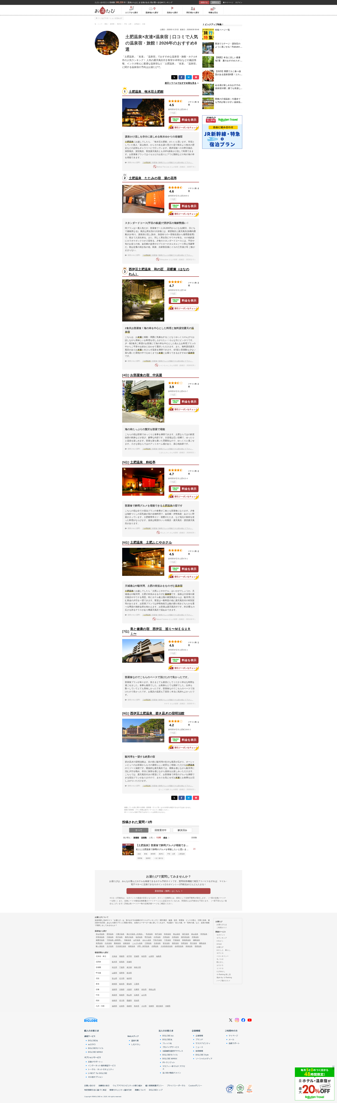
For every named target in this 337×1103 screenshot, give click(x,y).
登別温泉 (110, 934)
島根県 (121, 995)
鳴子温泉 (158, 934)
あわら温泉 (146, 940)
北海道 (114, 956)
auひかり (92, 1044)
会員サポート (234, 1043)
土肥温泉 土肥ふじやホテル (151, 542)
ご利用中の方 (231, 1030)
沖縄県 (167, 1006)
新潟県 (129, 973)
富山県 (114, 978)
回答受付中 (161, 830)
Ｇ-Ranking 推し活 (224, 974)
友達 (139, 854)
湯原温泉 (175, 943)
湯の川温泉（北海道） (135, 934)
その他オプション (95, 1077)
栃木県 (114, 962)
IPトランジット (168, 1062)
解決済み (182, 830)
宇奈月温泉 (157, 940)
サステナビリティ (203, 1043)
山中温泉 (136, 940)
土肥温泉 (181, 854)
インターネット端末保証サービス (102, 1065)
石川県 (121, 978)
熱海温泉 (189, 946)
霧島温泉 (202, 943)
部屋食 (140, 858)
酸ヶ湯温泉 (100, 946)
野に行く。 (221, 962)
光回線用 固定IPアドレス (172, 1051)
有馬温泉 (99, 943)
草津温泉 (203, 934)
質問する (215, 2)
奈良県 (144, 989)
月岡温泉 (166, 937)
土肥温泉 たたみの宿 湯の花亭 (153, 178)
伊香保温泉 (100, 937)
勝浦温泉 (117, 943)
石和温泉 (175, 937)
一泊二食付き (158, 858)
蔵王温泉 (185, 934)
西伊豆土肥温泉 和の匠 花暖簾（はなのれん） (159, 271)
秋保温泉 (167, 934)
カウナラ (220, 965)
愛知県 (129, 984)
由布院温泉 (179, 946)
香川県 (121, 1000)
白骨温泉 (157, 937)
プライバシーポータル (176, 1085)
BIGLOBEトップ (155, 1090)
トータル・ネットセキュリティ (101, 1069)
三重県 (136, 984)
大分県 (144, 1006)
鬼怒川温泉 (129, 937)
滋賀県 (114, 989)
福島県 (158, 956)
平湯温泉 (176, 940)
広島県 (136, 995)
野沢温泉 (148, 937)
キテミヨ (220, 953)
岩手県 (129, 956)
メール (231, 1039)
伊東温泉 (195, 937)
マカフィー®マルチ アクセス (173, 1067)
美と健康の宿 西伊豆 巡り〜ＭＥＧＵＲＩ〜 (160, 631)
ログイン (238, 2)
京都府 (121, 989)
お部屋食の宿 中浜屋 (146, 375)
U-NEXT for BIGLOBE (97, 1073)
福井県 (129, 978)
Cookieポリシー (195, 1085)
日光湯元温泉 (121, 946)
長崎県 (129, 1006)
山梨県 (114, 973)
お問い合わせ (89, 1085)
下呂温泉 (167, 940)
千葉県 (121, 967)
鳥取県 (114, 995)
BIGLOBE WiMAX (95, 1052)
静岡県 (153, 854)
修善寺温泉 (100, 940)
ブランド (199, 1039)
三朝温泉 (148, 943)
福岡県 (114, 1006)
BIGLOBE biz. (168, 1035)
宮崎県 (151, 1006)
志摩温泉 (155, 946)
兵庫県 (136, 989)
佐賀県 (121, 1006)
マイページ (229, 2)
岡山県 (129, 995)
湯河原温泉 (185, 937)
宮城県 (136, 956)
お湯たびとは (222, 925)
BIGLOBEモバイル (95, 1048)
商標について (140, 1090)
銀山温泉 (194, 934)
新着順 (136, 838)
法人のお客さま (166, 1030)
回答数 (144, 838)
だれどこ (220, 941)
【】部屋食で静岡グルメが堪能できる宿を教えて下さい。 (167, 163)
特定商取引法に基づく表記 (95, 1090)
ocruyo (219, 944)
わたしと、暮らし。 (224, 950)
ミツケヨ (220, 968)
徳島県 (114, 1000)
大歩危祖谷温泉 (167, 946)
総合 (165, 838)
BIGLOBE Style (202, 1054)
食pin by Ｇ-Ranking (224, 977)
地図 (174, 113)
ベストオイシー (223, 956)
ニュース (199, 1047)
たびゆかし (221, 971)
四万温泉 (119, 937)
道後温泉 (126, 943)
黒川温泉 (193, 943)
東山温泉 (176, 934)
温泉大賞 (135, 1040)
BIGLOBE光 (93, 1040)
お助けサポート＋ (95, 1061)
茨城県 (129, 962)
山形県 (151, 956)
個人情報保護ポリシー (154, 1085)
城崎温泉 (196, 940)
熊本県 (136, 1006)
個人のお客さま (91, 1030)
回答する (204, 2)
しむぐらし (135, 1044)
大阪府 (129, 989)
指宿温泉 (198, 946)
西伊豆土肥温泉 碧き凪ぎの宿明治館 (157, 713)
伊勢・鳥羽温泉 (143, 946)
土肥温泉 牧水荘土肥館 (146, 91)
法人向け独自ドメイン (171, 1072)
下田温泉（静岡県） (114, 940)
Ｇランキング (222, 938)
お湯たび (220, 947)
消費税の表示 (104, 1085)
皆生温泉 (166, 943)
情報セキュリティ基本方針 (121, 1090)
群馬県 (121, 962)
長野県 (121, 973)
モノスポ (220, 959)
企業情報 (196, 1030)
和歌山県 (152, 989)
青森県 (121, 956)
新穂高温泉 (186, 940)
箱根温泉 (131, 946)
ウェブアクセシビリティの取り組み (127, 1085)
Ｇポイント (221, 935)
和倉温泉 (127, 940)
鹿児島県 (159, 1006)
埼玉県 (114, 967)
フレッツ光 (167, 1043)
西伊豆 (161, 854)
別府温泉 (184, 943)
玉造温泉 (157, 943)
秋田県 (144, 956)
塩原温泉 (139, 937)
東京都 (129, 967)
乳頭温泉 (149, 934)
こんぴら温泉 (137, 943)
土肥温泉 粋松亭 (142, 462)
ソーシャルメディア (204, 1058)
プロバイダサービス (170, 1047)
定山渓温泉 (100, 934)
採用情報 (199, 1051)
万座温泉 (110, 937)
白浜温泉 (108, 943)
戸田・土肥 (171, 854)
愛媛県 (129, 1000)
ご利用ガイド (222, 928)
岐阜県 (121, 984)
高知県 (136, 1000)
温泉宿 (148, 858)
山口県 (144, 995)
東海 (145, 854)
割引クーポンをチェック (186, 127)
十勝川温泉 (120, 934)
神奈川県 (137, 967)
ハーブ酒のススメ (223, 981)
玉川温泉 (110, 946)
